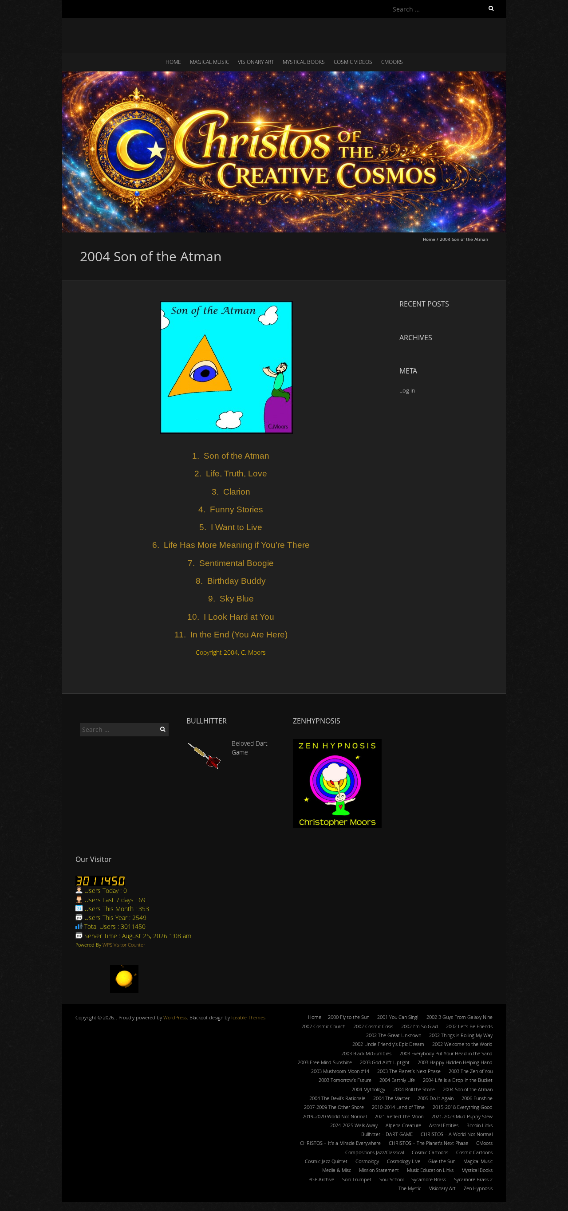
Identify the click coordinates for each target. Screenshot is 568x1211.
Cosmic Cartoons (430, 1152)
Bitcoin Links (479, 1125)
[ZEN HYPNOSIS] (337, 783)
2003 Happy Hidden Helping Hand (455, 1062)
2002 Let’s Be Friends (469, 1026)
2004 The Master (391, 1098)
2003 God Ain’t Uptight (385, 1062)
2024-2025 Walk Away (354, 1125)
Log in (407, 390)
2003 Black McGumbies (366, 1053)
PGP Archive (321, 1179)
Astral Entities (443, 1125)
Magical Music (209, 62)
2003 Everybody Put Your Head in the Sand (446, 1053)
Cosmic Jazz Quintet (326, 1161)
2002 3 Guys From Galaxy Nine (459, 1017)
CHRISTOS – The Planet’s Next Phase (428, 1143)
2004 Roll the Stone (414, 1089)
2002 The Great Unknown (393, 1035)
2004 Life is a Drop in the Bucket (458, 1080)
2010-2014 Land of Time (398, 1107)
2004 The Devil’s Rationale (337, 1098)
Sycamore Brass (428, 1179)
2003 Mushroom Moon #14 (340, 1071)
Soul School (391, 1179)
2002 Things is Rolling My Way (461, 1035)
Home (173, 62)
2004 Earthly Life (397, 1080)
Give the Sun (441, 1161)
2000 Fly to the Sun (348, 1017)
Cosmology (367, 1161)
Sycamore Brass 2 (473, 1179)
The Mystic (409, 1188)
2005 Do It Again (436, 1098)
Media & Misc (336, 1170)
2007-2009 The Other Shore (334, 1107)
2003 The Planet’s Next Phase (409, 1071)
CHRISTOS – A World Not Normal (457, 1134)
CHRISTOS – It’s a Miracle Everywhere (340, 1143)
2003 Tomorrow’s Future (345, 1080)
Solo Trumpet (356, 1179)
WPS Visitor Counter (124, 944)
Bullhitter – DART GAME (387, 1134)
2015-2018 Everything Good (463, 1107)
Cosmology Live (403, 1161)
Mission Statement (379, 1170)
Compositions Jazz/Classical (374, 1152)
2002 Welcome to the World (462, 1044)
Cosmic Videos (353, 62)
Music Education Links (430, 1170)
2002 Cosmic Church (323, 1026)
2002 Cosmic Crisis (373, 1026)
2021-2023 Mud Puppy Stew (462, 1116)
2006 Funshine (477, 1098)
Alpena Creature (403, 1125)
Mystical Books (304, 62)
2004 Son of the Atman (468, 1089)
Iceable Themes (248, 1017)
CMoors (392, 62)
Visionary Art (256, 62)
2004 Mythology (368, 1089)
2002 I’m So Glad (419, 1026)
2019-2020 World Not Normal (335, 1116)
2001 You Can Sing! (397, 1017)
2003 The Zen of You (471, 1071)
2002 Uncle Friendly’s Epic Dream (388, 1044)
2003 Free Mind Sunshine (325, 1062)
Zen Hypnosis (478, 1188)
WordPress (175, 1017)
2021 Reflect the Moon (399, 1116)
